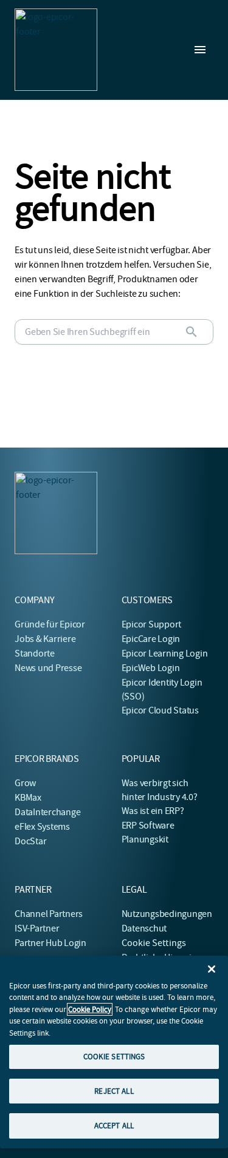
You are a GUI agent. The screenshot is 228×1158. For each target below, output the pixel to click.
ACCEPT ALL (114, 1125)
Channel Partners (49, 914)
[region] (114, 1052)
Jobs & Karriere (45, 639)
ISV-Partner (37, 928)
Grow (25, 783)
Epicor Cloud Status (160, 710)
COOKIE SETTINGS (114, 1056)
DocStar (30, 841)
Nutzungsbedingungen (167, 914)
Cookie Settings (154, 943)
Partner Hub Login (50, 943)
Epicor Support (152, 624)
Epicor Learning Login (165, 653)
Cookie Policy (89, 1009)
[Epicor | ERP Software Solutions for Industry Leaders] (56, 49)
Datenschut (144, 928)
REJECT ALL (113, 1091)
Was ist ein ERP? (153, 811)
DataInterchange (47, 812)
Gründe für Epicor (50, 624)
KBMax (28, 798)
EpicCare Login (151, 639)
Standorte (35, 653)
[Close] (211, 969)
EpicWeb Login (151, 668)
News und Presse (48, 668)
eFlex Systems (42, 827)
